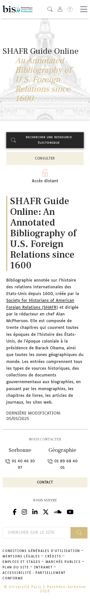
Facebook (14, 511)
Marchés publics (63, 562)
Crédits (53, 556)
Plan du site (15, 567)
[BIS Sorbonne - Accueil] (17, 9)
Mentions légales (21, 556)
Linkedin (35, 511)
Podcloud (58, 511)
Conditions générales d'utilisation (41, 551)
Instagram (24, 511)
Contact (45, 482)
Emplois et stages (21, 562)
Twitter (46, 511)
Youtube (70, 511)
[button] (50, 9)
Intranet (43, 567)
